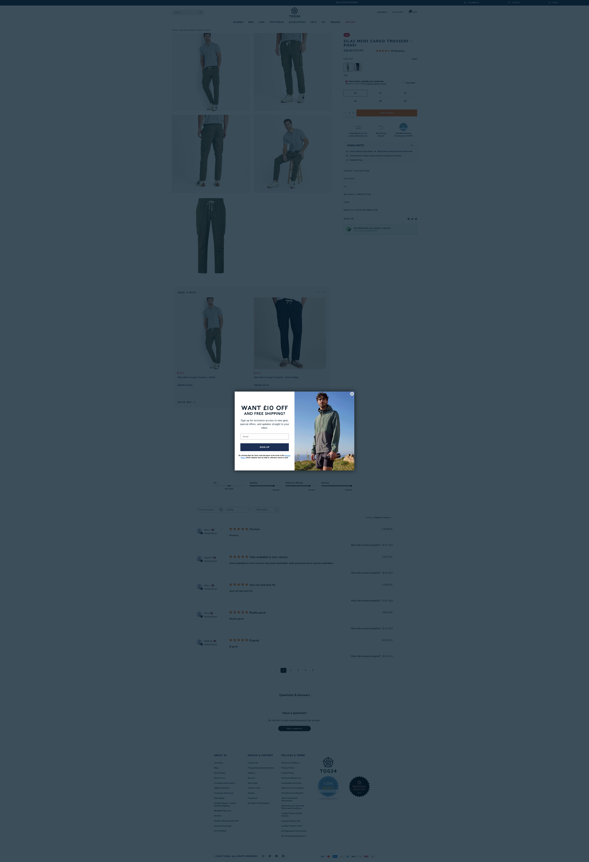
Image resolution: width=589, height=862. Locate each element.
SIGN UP (264, 447)
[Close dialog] (352, 394)
